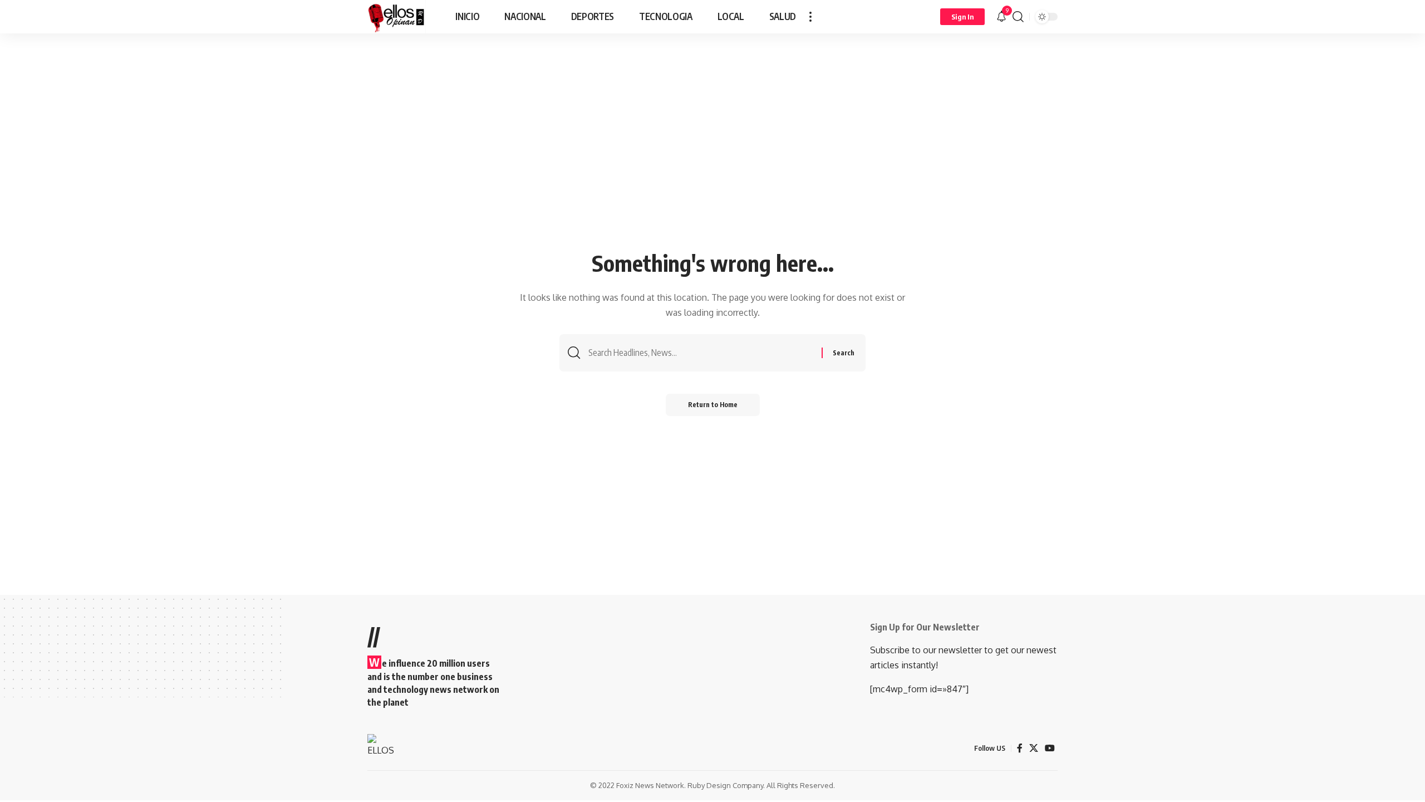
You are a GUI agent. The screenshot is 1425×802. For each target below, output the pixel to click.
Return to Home (713, 404)
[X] (1033, 748)
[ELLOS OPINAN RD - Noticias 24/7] (396, 16)
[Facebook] (1019, 748)
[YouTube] (1050, 748)
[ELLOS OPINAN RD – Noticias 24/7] (384, 748)
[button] (810, 16)
